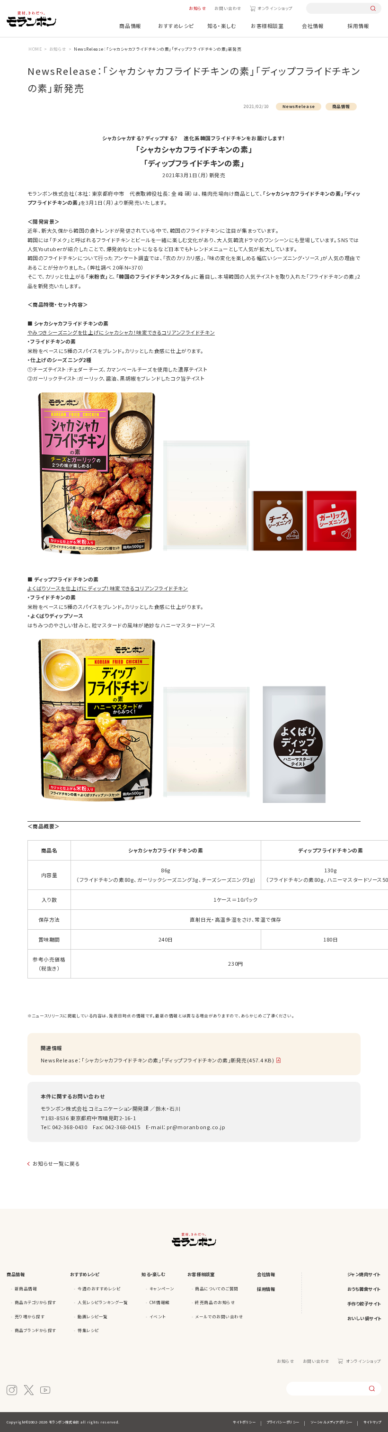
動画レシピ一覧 (93, 1316)
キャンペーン (162, 1288)
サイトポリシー (244, 1422)
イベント (158, 1316)
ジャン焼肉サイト (363, 1274)
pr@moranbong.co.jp (196, 1127)
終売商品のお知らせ (215, 1302)
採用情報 (358, 25)
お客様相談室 (267, 25)
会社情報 (313, 25)
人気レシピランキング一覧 (103, 1302)
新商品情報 (26, 1288)
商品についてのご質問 (216, 1288)
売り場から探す (30, 1316)
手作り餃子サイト (364, 1303)
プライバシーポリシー (282, 1422)
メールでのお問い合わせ (219, 1316)
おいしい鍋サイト (364, 1318)
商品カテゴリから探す (35, 1302)
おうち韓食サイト (363, 1289)
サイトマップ (372, 1422)
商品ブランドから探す (35, 1330)
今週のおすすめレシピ (99, 1288)
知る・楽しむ (221, 25)
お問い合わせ (227, 8)
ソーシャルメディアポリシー (331, 1422)
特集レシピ (88, 1330)
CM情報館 (160, 1302)
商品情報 (130, 25)
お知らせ (197, 8)
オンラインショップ (275, 8)
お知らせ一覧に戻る (56, 1163)
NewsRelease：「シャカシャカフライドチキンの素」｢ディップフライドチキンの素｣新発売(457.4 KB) (157, 1060)
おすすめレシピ (176, 25)
